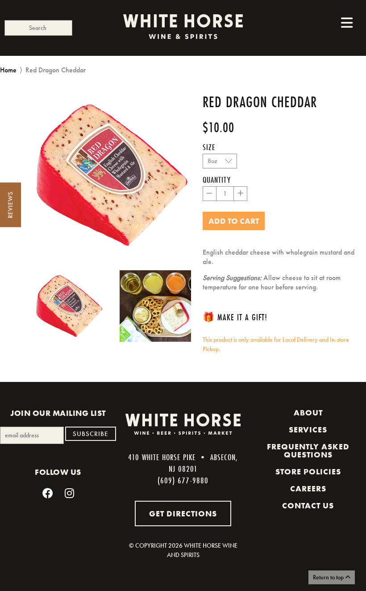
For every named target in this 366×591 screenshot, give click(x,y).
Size (209, 147)
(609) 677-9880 (183, 480)
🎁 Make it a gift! (235, 317)
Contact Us (308, 506)
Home (8, 70)
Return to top (329, 577)
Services (308, 430)
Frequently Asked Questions (308, 451)
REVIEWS (10, 205)
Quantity (217, 179)
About (308, 413)
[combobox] (38, 28)
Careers (308, 489)
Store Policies (308, 472)
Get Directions (183, 513)
